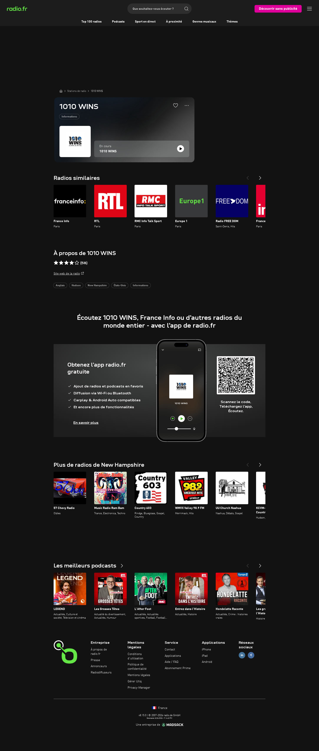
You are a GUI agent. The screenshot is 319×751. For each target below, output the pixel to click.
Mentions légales (139, 675)
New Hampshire (97, 285)
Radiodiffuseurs (101, 672)
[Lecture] (180, 148)
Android (207, 661)
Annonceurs (99, 666)
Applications (173, 655)
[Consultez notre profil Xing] (251, 655)
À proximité (174, 21)
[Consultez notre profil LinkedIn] (242, 655)
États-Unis (120, 285)
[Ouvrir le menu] (309, 8)
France (162, 708)
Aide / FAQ (171, 661)
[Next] (260, 176)
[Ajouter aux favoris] (175, 105)
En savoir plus (86, 422)
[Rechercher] (186, 8)
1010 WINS (108, 151)
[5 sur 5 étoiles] (76, 262)
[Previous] (247, 176)
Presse (95, 660)
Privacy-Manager (139, 687)
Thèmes (232, 21)
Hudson (76, 285)
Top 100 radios (91, 21)
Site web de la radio (67, 273)
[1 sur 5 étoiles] (56, 262)
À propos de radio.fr (99, 651)
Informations (69, 116)
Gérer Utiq (135, 681)
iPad (205, 655)
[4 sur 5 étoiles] (71, 262)
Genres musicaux (204, 21)
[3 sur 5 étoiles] (66, 262)
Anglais (60, 285)
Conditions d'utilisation (135, 656)
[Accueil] (61, 91)
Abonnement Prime (178, 668)
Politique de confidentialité (137, 666)
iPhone (206, 649)
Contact (170, 649)
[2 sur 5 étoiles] (61, 262)
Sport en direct (145, 21)
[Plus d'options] (186, 105)
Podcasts (118, 21)
